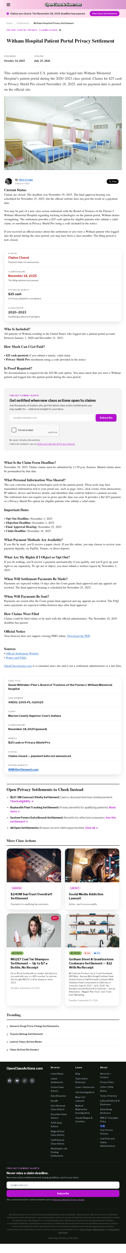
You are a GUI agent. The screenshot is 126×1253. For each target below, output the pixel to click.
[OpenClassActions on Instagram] (32, 1081)
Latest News (57, 1073)
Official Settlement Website (22, 653)
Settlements (23, 23)
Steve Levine (26, 179)
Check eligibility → (21, 801)
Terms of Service (108, 1096)
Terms (82, 1229)
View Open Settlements (104, 13)
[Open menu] (8, 4)
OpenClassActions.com (18, 666)
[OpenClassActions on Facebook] (9, 1081)
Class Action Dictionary (24, 1049)
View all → (91, 827)
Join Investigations (84, 1092)
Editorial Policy (99, 1229)
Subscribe (106, 417)
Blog (77, 1073)
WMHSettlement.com (23, 769)
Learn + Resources (84, 1087)
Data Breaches (58, 1096)
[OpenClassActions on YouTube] (17, 1081)
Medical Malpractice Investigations (82, 1109)
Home (9, 23)
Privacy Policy (107, 1082)
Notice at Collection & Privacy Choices (56, 444)
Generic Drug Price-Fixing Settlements (34, 1026)
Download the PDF (78, 636)
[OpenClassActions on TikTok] (25, 1081)
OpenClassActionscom (25, 1068)
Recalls (54, 1100)
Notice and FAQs (16, 657)
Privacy (89, 1229)
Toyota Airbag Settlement (26, 1034)
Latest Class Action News (26, 1041)
